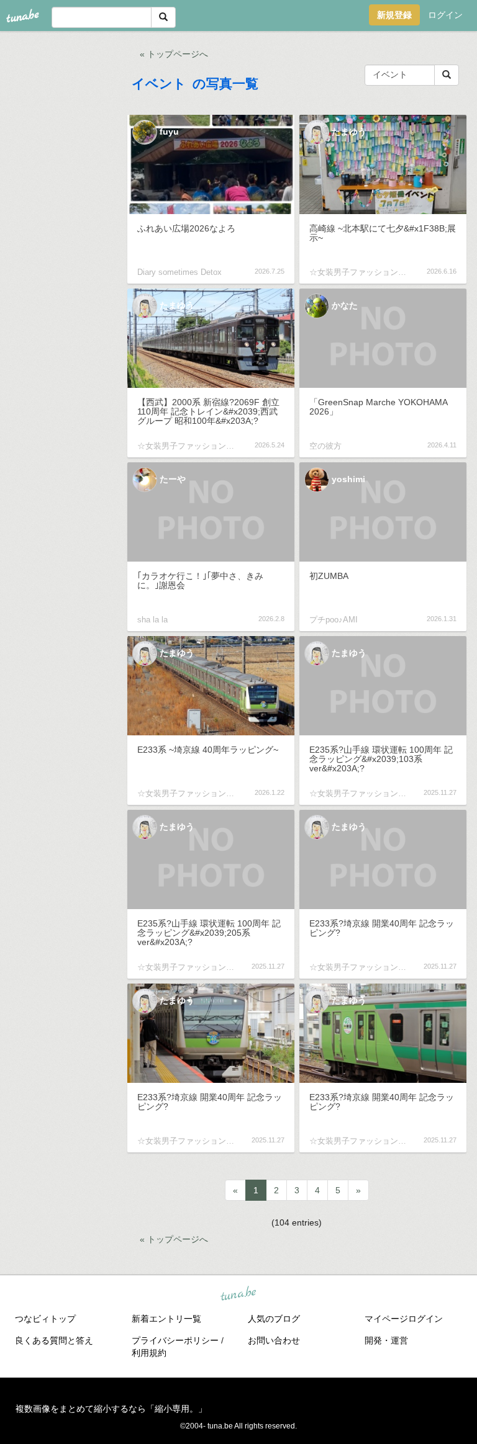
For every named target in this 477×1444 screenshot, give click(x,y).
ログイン (445, 15)
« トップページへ (174, 54)
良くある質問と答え (54, 1340)
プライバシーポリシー (175, 1340)
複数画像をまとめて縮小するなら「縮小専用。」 (111, 1409)
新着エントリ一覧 (166, 1319)
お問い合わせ (274, 1340)
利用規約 (149, 1353)
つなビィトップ (45, 1319)
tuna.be (238, 1294)
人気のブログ (274, 1319)
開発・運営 (386, 1340)
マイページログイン (404, 1319)
